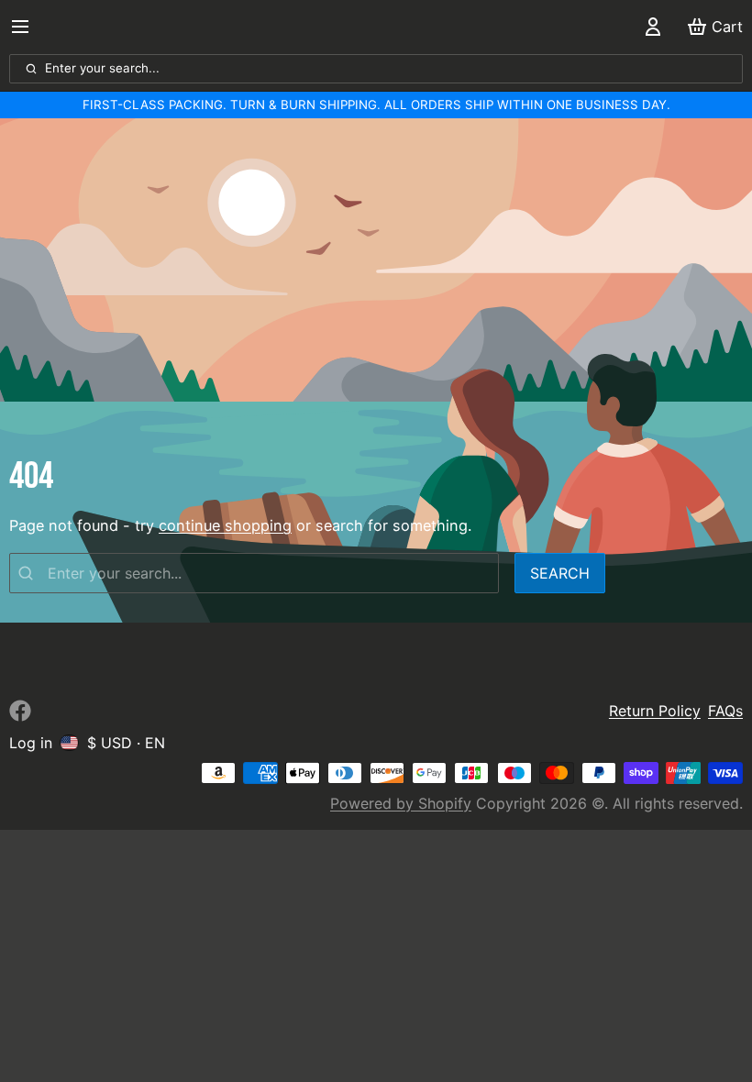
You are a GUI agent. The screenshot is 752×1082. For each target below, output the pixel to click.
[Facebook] (20, 711)
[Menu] (27, 26)
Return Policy (655, 710)
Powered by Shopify (400, 803)
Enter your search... (102, 68)
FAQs (725, 710)
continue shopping (225, 525)
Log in (30, 743)
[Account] (649, 26)
